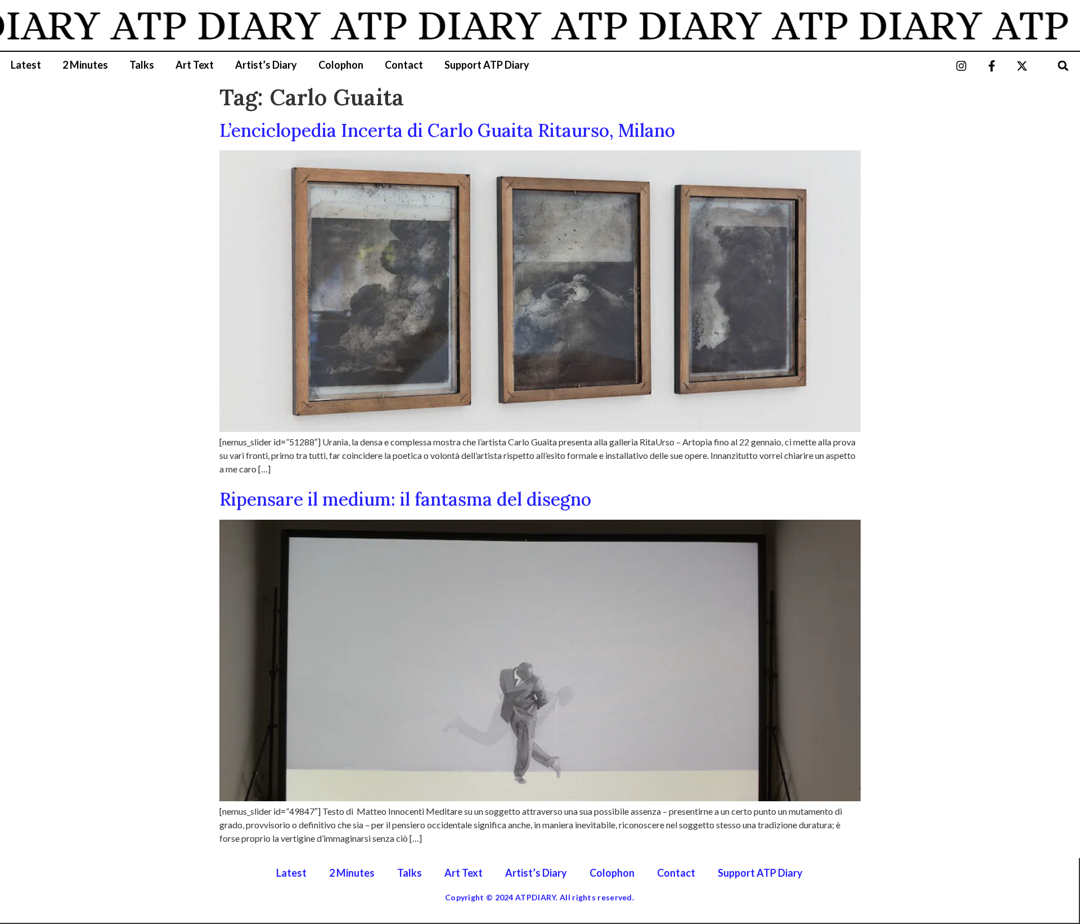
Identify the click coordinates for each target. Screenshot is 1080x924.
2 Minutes (85, 65)
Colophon (340, 65)
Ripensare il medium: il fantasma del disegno (405, 499)
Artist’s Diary (266, 65)
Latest (26, 65)
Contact (404, 65)
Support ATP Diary (486, 65)
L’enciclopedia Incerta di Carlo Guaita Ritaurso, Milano (447, 130)
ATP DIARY (195, 25)
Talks (141, 65)
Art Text (195, 65)
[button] (1063, 65)
